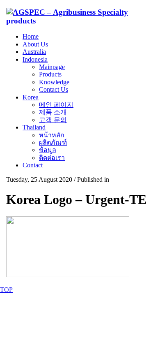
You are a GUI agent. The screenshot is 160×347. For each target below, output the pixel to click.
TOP (6, 289)
